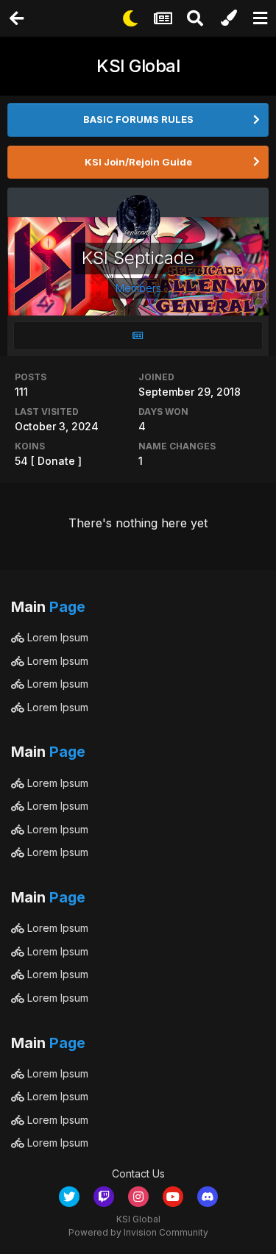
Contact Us (138, 1173)
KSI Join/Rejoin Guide (138, 162)
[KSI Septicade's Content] (138, 335)
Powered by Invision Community (138, 1232)
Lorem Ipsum (56, 637)
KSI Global (138, 65)
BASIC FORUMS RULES (138, 119)
